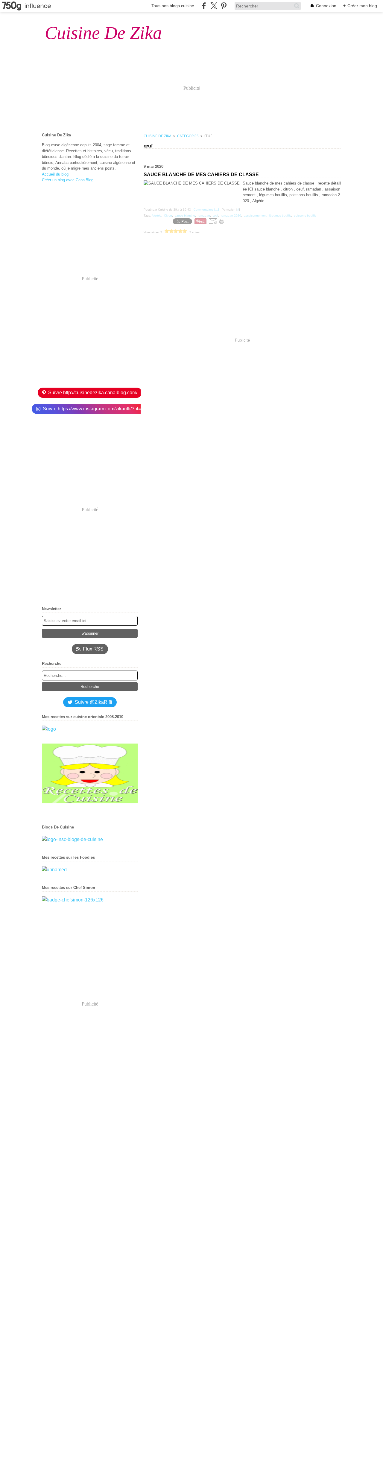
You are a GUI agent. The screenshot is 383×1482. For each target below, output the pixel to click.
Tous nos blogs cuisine (172, 5)
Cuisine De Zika (157, 135)
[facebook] (204, 5)
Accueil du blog (55, 174)
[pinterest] (223, 5)
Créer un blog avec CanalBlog (67, 180)
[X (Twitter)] (214, 5)
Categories (188, 135)
